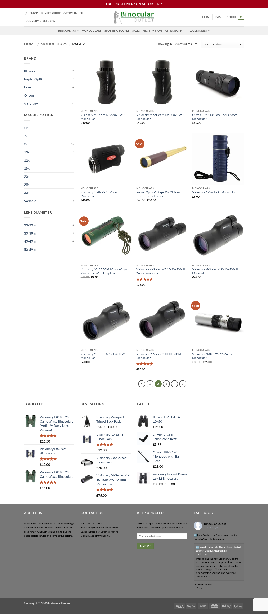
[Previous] (141, 383)
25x (27, 184)
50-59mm (31, 249)
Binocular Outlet (215, 524)
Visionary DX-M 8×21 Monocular (214, 192)
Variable (30, 201)
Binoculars (67, 30)
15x (27, 168)
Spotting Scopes (116, 30)
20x (27, 176)
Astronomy (174, 30)
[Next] (182, 383)
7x (26, 136)
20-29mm (31, 225)
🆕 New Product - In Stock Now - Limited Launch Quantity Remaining (218, 549)
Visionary (31, 103)
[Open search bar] (25, 13)
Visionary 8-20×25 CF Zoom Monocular (99, 194)
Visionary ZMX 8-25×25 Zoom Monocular (212, 356)
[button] (205, 17)
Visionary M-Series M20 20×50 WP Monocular (215, 271)
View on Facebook (203, 584)
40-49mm (31, 241)
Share (200, 588)
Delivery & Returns (40, 20)
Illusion (29, 71)
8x (26, 144)
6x (26, 128)
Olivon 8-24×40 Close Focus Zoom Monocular (214, 117)
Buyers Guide (51, 13)
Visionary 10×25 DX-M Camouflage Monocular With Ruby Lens (104, 271)
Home (30, 44)
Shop (34, 13)
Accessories (198, 30)
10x (27, 152)
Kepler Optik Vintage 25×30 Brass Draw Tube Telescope (158, 194)
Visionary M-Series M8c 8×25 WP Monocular (103, 117)
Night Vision (152, 30)
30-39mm (31, 233)
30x (27, 193)
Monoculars (92, 30)
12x (27, 160)
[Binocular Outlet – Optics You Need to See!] (134, 16)
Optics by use (73, 13)
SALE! (136, 30)
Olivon (29, 95)
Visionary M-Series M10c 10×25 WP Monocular (160, 117)
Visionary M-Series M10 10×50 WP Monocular (159, 356)
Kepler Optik (33, 79)
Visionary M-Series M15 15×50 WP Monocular (103, 356)
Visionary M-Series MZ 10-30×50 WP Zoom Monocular (160, 271)
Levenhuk (31, 87)
